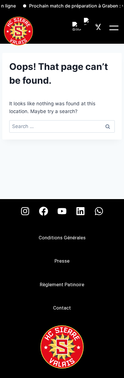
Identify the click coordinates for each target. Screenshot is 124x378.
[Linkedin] (80, 211)
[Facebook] (43, 211)
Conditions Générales (62, 237)
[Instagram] (25, 211)
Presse (62, 261)
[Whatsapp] (99, 211)
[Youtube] (62, 211)
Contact (62, 308)
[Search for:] (62, 126)
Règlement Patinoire (62, 284)
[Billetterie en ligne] (76, 26)
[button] (114, 28)
